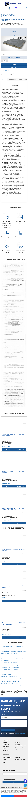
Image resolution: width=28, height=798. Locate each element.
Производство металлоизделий (9, 662)
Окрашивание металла (7, 658)
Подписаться (15, 782)
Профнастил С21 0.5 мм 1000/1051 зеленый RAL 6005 (13, 549)
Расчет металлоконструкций (9, 676)
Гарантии (17, 757)
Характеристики (12, 79)
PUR (14, 35)
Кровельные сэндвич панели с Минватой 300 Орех (13, 472)
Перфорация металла (7, 646)
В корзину (14, 64)
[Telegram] (25, 785)
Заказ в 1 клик (14, 67)
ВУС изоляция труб (19, 646)
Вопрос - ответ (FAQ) (20, 759)
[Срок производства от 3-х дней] (14, 43)
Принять (7, 796)
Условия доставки (7, 757)
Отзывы (4, 748)
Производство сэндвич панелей (9, 669)
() (26, 7)
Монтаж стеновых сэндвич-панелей (11, 678)
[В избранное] (25, 60)
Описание (4, 79)
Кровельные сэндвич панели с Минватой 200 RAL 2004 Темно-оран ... (13, 508)
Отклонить (20, 796)
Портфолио (5, 767)
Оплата (4, 759)
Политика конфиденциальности (20, 745)
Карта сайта (18, 765)
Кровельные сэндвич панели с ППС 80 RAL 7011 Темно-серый (13, 623)
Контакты (5, 742)
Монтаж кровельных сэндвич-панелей (11, 681)
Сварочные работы (20, 658)
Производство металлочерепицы (10, 667)
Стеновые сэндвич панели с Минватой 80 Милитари (13, 586)
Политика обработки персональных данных (20, 748)
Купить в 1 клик (20, 449)
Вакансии (17, 742)
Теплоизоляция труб (6, 660)
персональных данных (20, 733)
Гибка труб (16, 655)
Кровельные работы (6, 674)
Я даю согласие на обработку (14, 733)
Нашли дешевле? (5, 70)
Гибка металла (14, 653)
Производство (6, 744)
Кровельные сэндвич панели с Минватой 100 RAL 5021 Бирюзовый (13, 435)
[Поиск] (9, 8)
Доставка (20, 79)
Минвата (14, 29)
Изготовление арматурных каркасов (11, 665)
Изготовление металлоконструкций (11, 685)
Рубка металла (5, 653)
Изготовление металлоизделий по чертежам (13, 651)
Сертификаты (6, 746)
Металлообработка (6, 648)
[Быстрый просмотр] (22, 60)
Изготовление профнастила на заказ (11, 672)
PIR (14, 33)
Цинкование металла (7, 655)
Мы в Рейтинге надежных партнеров (8, 751)
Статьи (4, 765)
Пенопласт (14, 31)
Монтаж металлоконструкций (9, 683)
